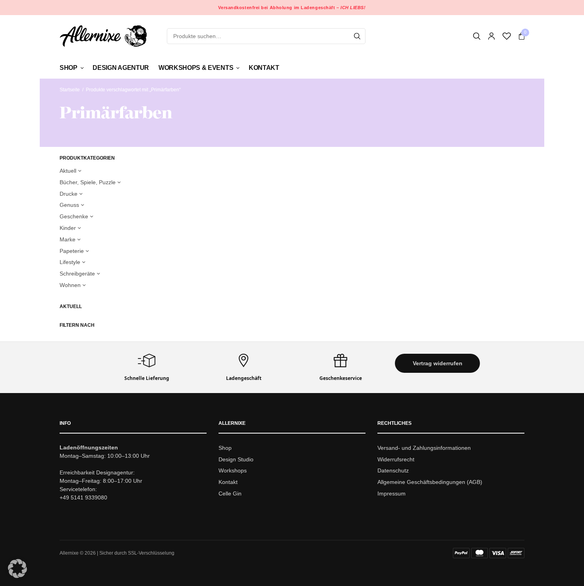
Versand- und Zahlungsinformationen (424, 448)
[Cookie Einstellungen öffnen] (17, 576)
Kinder (68, 228)
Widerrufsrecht (395, 459)
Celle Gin (230, 493)
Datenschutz (393, 471)
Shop (68, 67)
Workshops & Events (196, 67)
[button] (437, 363)
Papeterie (72, 251)
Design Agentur (121, 67)
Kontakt (264, 67)
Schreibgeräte (77, 273)
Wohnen (70, 285)
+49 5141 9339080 (83, 497)
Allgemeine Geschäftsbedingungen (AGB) (429, 482)
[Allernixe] (103, 36)
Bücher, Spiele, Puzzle (88, 182)
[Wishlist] (507, 36)
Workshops (233, 471)
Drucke (68, 194)
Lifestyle (70, 262)
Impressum (391, 493)
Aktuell (68, 171)
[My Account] (491, 36)
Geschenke (74, 216)
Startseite (70, 90)
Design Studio (236, 459)
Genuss (69, 205)
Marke (67, 239)
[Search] (357, 36)
